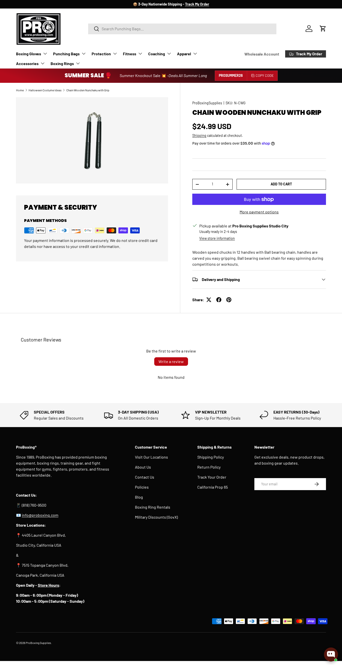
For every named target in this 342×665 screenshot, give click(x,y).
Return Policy (209, 467)
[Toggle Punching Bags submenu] (84, 54)
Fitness (129, 53)
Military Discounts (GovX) (156, 517)
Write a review (171, 361)
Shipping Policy (210, 457)
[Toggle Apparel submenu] (195, 54)
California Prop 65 (212, 487)
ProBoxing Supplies (38, 642)
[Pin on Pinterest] (229, 300)
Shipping (199, 135)
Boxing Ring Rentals (152, 507)
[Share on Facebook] (219, 300)
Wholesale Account (261, 54)
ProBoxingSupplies (207, 103)
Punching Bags (66, 53)
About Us (143, 467)
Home (20, 90)
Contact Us (144, 477)
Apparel (184, 53)
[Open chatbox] (331, 654)
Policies (142, 487)
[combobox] (182, 28)
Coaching (156, 53)
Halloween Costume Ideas (45, 90)
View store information (217, 238)
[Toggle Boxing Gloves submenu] (45, 54)
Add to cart (281, 184)
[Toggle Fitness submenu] (140, 54)
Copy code (265, 75)
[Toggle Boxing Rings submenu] (78, 63)
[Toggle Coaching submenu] (169, 54)
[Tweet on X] (209, 300)
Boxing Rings (62, 63)
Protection (101, 53)
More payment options (259, 211)
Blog (139, 497)
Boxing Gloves (28, 53)
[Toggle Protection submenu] (115, 54)
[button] (322, 28)
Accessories (27, 63)
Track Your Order (211, 477)
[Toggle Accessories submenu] (43, 63)
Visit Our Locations (151, 457)
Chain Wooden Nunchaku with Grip (87, 90)
